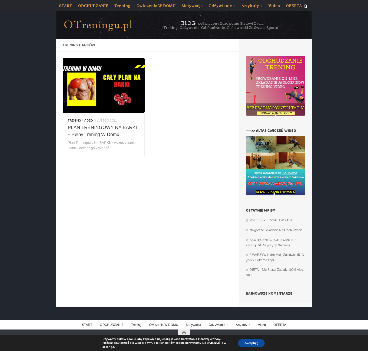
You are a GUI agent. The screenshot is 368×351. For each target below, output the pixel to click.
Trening (122, 6)
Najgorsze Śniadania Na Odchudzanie (276, 230)
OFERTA (294, 6)
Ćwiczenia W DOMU (156, 6)
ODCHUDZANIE (93, 6)
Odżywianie (220, 6)
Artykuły (250, 6)
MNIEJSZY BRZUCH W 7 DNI (271, 220)
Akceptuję (251, 343)
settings (108, 347)
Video (274, 6)
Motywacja (192, 6)
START (65, 6)
